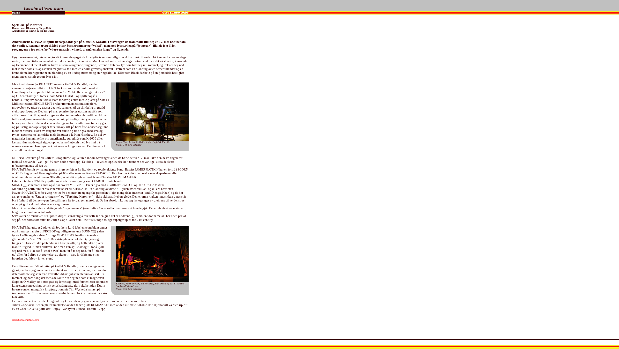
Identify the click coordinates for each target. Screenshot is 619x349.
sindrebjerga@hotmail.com (25, 320)
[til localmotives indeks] (43, 9)
